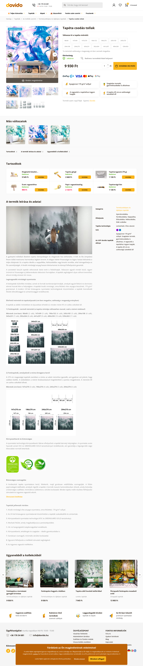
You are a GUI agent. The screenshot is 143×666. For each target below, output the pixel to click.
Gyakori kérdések (112, 636)
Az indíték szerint (29, 19)
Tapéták (17, 19)
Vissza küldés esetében (82, 642)
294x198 (67, 46)
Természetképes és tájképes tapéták (52, 19)
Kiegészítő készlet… (30, 172)
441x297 (106, 46)
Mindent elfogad (97, 659)
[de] (129, 650)
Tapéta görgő (70, 172)
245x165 (113, 41)
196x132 (94, 41)
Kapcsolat (109, 642)
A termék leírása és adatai (31, 152)
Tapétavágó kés (115, 184)
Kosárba (41, 177)
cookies (35, 654)
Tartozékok (10, 152)
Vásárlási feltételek (80, 634)
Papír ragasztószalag (73, 184)
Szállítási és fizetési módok (83, 639)
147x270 (84, 41)
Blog (107, 639)
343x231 (86, 46)
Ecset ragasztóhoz (29, 184)
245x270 (123, 41)
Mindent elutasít (79, 659)
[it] (132, 650)
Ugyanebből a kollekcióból (57, 152)
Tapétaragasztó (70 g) (118, 172)
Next (55, 54)
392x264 (96, 46)
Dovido (92, 101)
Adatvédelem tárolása (81, 636)
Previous (3, 575)
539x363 (125, 46)
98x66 (66, 41)
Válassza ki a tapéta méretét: (76, 35)
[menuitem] (16, 13)
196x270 (103, 41)
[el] (135, 650)
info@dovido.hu (40, 635)
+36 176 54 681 (17, 635)
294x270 (77, 46)
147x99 (75, 41)
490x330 (116, 46)
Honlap (9, 19)
